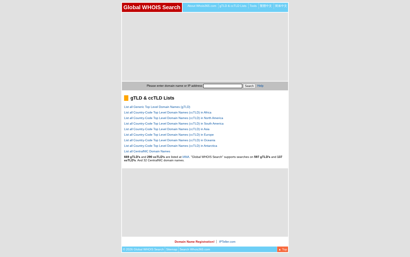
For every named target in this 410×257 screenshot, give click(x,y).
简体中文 (281, 5)
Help (260, 85)
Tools (253, 5)
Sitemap (171, 249)
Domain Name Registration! (195, 241)
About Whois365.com (201, 5)
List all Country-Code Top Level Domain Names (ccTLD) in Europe (169, 134)
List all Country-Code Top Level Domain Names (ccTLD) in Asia (166, 129)
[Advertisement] (205, 47)
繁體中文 (266, 5)
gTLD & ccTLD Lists (233, 5)
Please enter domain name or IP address (174, 85)
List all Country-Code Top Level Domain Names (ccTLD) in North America (173, 118)
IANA (185, 157)
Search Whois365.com (195, 249)
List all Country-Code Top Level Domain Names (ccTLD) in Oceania (169, 140)
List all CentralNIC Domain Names (147, 151)
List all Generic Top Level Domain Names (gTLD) (157, 107)
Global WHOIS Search (151, 7)
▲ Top (282, 249)
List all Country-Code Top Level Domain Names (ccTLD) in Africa (167, 112)
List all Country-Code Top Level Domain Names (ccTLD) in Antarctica (170, 145)
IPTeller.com (227, 241)
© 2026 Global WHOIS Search (143, 249)
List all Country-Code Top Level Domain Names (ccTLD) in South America (174, 123)
